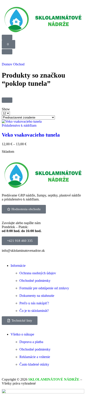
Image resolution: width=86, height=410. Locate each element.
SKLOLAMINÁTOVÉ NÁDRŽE (53, 379)
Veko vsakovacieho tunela (31, 135)
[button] (8, 44)
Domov (7, 64)
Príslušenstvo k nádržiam (19, 125)
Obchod (18, 64)
